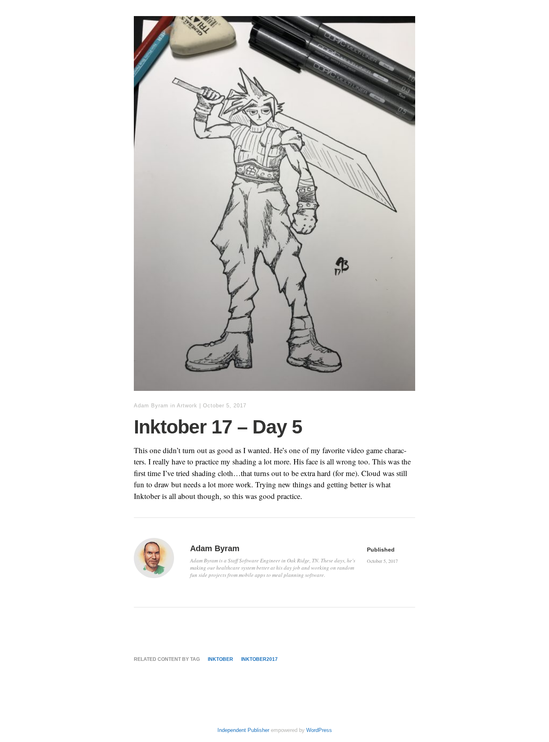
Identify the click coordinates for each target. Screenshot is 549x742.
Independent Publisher (243, 730)
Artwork (187, 406)
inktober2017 (259, 659)
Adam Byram (151, 406)
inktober (220, 659)
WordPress (319, 730)
